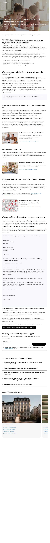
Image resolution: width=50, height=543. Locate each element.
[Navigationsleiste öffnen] (46, 2)
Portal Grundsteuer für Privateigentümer (35, 125)
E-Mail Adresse (6, 341)
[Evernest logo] (5, 2)
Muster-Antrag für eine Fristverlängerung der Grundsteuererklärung (28, 229)
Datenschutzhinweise (9, 348)
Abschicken (38, 344)
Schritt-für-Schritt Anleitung (21, 154)
